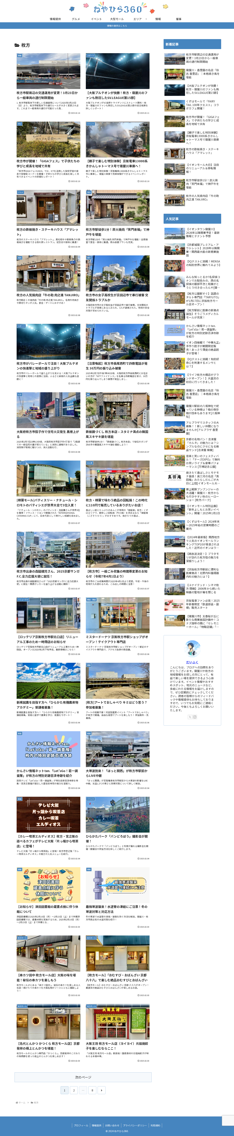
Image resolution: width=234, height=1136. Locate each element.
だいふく (192, 662)
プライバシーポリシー (135, 1125)
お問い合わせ (112, 1125)
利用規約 (155, 1125)
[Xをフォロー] (190, 717)
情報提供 (96, 1125)
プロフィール (81, 1125)
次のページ (83, 1077)
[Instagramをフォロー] (195, 717)
